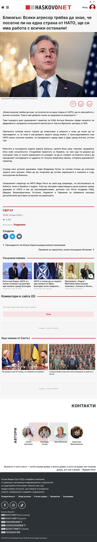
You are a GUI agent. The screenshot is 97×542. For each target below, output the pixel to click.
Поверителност (8, 496)
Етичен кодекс (40, 496)
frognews (19, 224)
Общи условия (24, 496)
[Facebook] (4, 505)
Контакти (84, 406)
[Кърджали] (13, 519)
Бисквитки (55, 496)
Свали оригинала (9, 35)
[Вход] (92, 7)
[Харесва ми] (82, 104)
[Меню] (7, 7)
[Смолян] (14, 529)
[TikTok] (22, 505)
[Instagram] (13, 505)
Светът (8, 210)
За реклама (68, 496)
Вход (85, 7)
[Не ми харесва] (90, 104)
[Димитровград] (15, 515)
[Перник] (10, 532)
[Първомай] (11, 522)
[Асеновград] (13, 525)
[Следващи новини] (91, 276)
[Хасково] (48, 7)
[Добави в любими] (73, 104)
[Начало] (2, 7)
